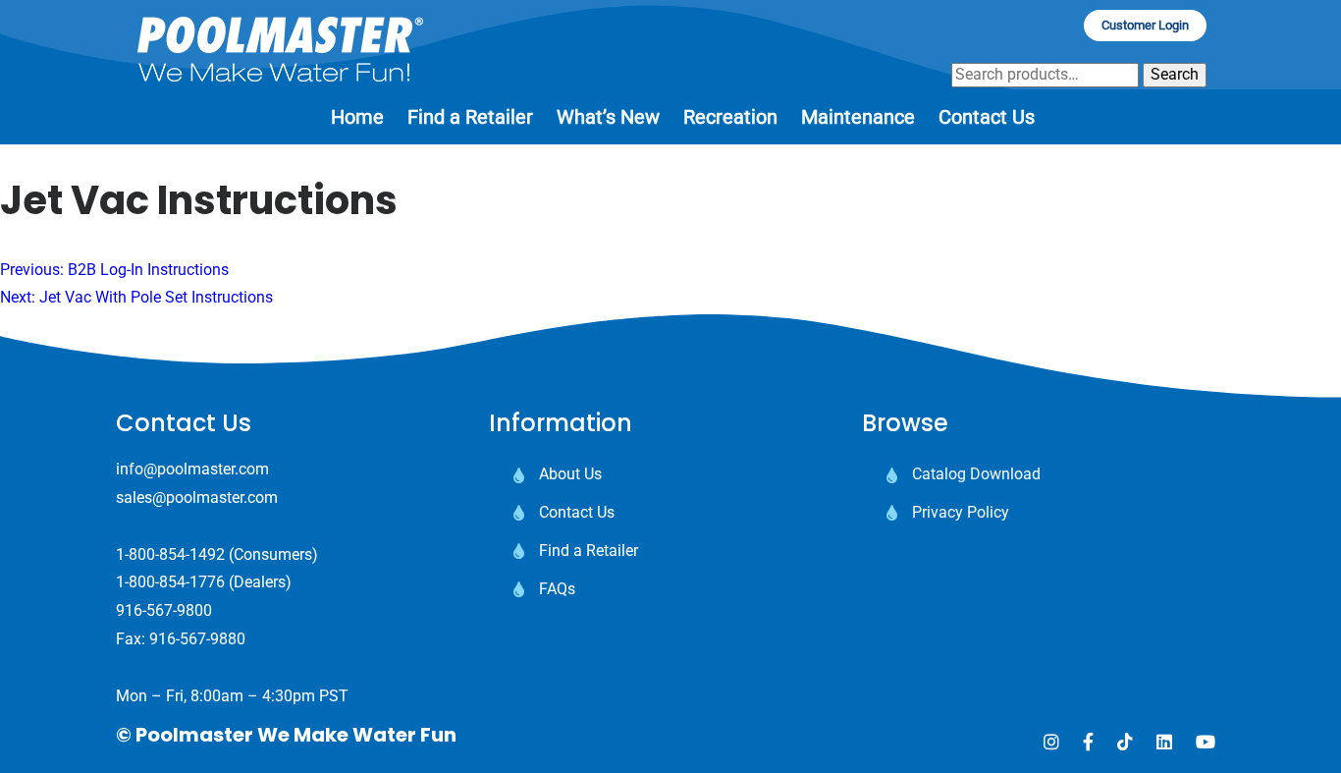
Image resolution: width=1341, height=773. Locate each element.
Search (1175, 74)
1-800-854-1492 (170, 554)
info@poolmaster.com (192, 469)
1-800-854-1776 (170, 582)
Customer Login (1145, 25)
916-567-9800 (164, 610)
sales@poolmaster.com (197, 497)
